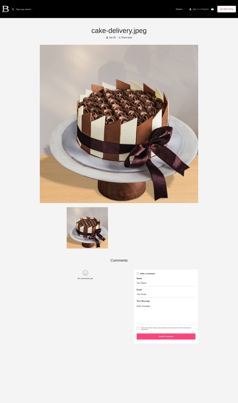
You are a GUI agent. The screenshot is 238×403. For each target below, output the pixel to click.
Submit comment (166, 336)
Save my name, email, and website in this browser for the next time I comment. (166, 328)
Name (139, 278)
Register (205, 9)
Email (139, 290)
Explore (179, 9)
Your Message (143, 301)
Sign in (196, 9)
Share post (126, 37)
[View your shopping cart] (212, 9)
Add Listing (228, 9)
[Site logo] (6, 9)
